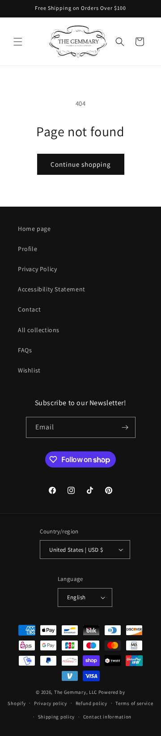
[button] (18, 42)
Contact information (107, 717)
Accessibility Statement (51, 289)
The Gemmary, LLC (75, 692)
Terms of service (134, 703)
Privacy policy (50, 703)
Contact (29, 309)
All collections (38, 330)
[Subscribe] (125, 427)
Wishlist (29, 370)
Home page (34, 229)
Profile (27, 249)
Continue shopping (81, 164)
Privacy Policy (37, 269)
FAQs (25, 350)
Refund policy (91, 703)
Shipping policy (56, 717)
